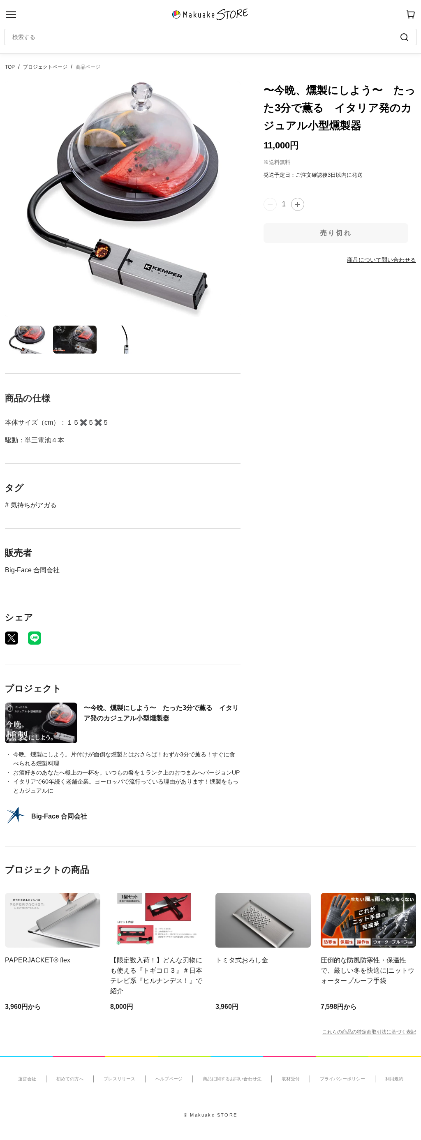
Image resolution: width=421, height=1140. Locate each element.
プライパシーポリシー (342, 1078)
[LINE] (34, 638)
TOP (10, 67)
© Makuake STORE (210, 1114)
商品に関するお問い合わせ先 (232, 1078)
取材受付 (291, 1078)
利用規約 (394, 1078)
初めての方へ (69, 1078)
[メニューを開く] (11, 14)
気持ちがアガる (34, 505)
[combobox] (206, 37)
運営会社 (27, 1078)
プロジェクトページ (45, 67)
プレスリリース (119, 1078)
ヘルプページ (169, 1078)
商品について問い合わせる (381, 260)
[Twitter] (11, 638)
